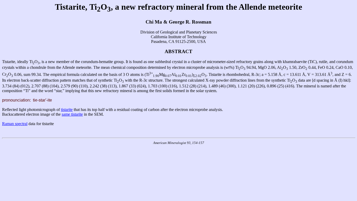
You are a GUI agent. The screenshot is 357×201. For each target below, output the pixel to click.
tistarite (67, 109)
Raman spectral (14, 123)
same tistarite (72, 114)
